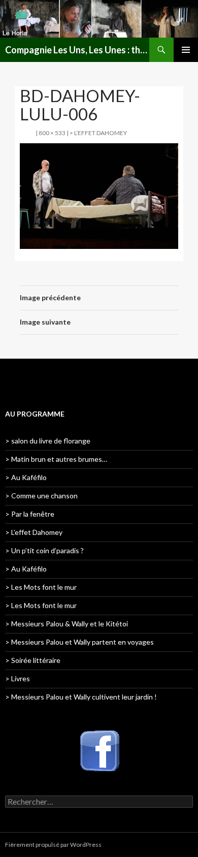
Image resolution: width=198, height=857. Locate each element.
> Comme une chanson (41, 495)
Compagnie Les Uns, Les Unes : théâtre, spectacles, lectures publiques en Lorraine (77, 49)
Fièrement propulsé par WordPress (53, 844)
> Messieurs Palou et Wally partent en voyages (79, 642)
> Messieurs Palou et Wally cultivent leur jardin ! (81, 696)
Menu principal (186, 50)
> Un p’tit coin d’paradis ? (44, 550)
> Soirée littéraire (32, 660)
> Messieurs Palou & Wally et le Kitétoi (66, 623)
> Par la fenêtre (29, 514)
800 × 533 (52, 133)
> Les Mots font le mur (41, 587)
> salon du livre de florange (47, 440)
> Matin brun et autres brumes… (56, 459)
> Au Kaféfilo (26, 477)
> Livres (17, 678)
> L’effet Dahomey (98, 133)
